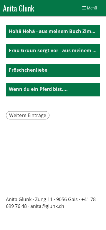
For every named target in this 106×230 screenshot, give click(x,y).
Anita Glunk (18, 8)
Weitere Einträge (27, 115)
